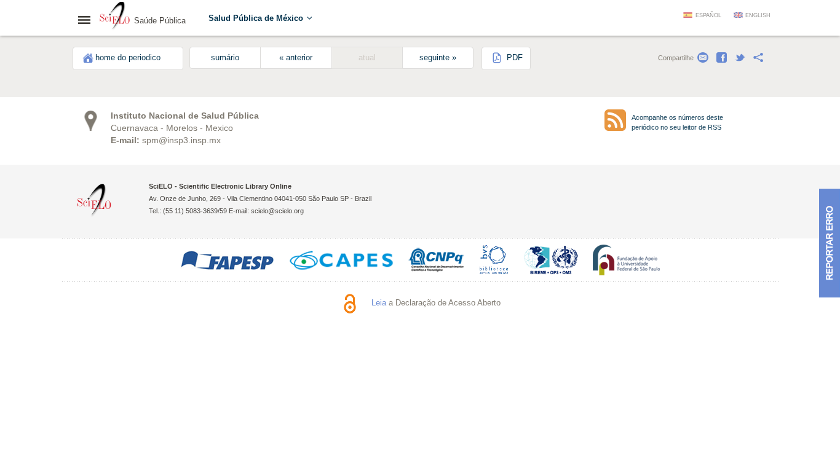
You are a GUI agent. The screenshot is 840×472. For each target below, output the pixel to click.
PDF (513, 57)
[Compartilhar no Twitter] (739, 57)
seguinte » (437, 57)
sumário (225, 57)
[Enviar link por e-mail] (702, 57)
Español (708, 15)
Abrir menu (88, 20)
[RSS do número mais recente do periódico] (615, 120)
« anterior (295, 57)
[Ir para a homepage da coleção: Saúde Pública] (115, 17)
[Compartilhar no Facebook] (721, 57)
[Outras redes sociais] (758, 57)
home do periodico (127, 57)
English (758, 15)
